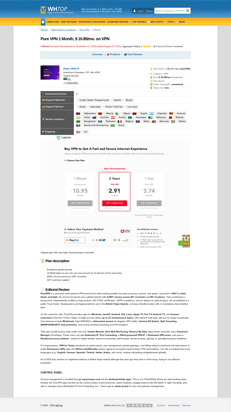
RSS (149, 405)
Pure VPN (84, 30)
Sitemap (186, 405)
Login (140, 11)
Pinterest (141, 405)
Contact (161, 405)
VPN (166, 74)
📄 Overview (96, 54)
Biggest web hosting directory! (60, 13)
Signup (149, 11)
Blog (137, 405)
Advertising (173, 405)
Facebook (129, 405)
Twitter (133, 405)
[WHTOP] (43, 22)
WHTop (44, 30)
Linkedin (145, 405)
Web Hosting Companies (63, 30)
